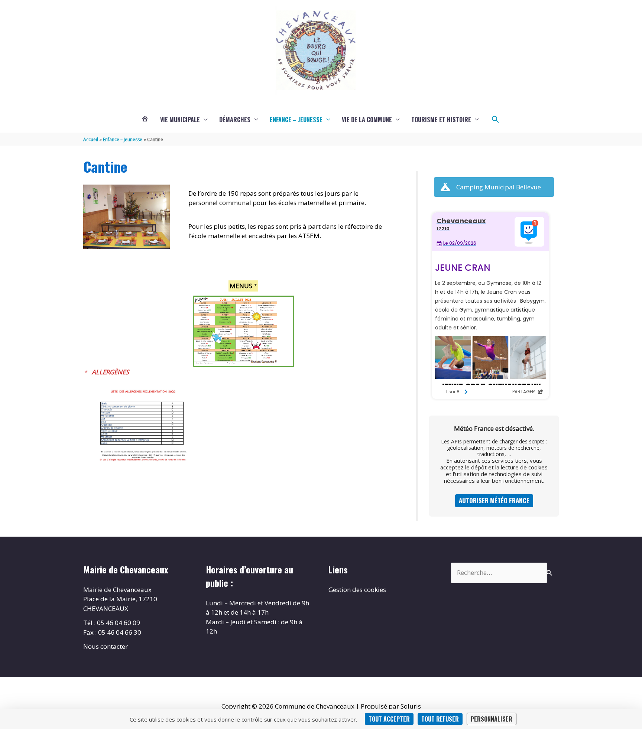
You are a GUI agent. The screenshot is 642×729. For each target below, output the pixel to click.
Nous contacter (105, 646)
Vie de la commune (367, 119)
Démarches (234, 119)
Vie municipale (180, 119)
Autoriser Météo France (494, 500)
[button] (495, 119)
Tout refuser (440, 719)
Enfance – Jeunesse (296, 119)
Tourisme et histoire (441, 119)
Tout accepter (389, 719)
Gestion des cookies (357, 589)
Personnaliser (491, 719)
